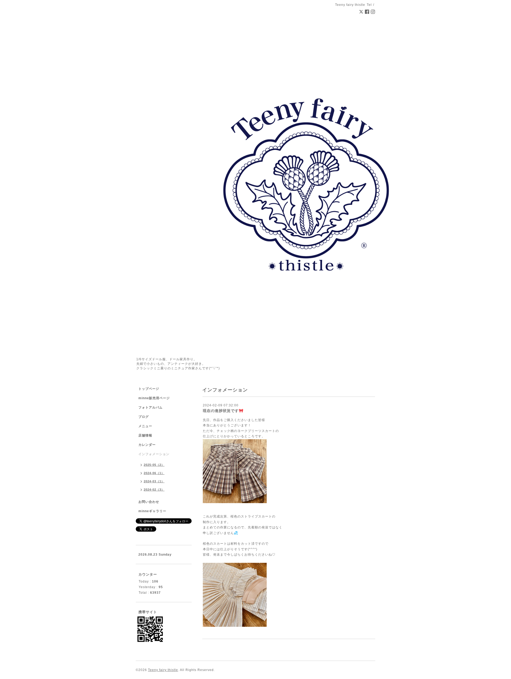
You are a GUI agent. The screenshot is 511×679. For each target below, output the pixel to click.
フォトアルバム (150, 407)
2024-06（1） (154, 473)
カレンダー (147, 445)
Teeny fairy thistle (163, 670)
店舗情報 (145, 435)
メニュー (145, 426)
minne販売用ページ (154, 398)
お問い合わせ (148, 502)
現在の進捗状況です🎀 (223, 411)
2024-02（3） (154, 489)
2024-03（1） (154, 481)
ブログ (143, 417)
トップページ (148, 389)
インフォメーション (154, 454)
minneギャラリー (152, 511)
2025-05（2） (154, 464)
